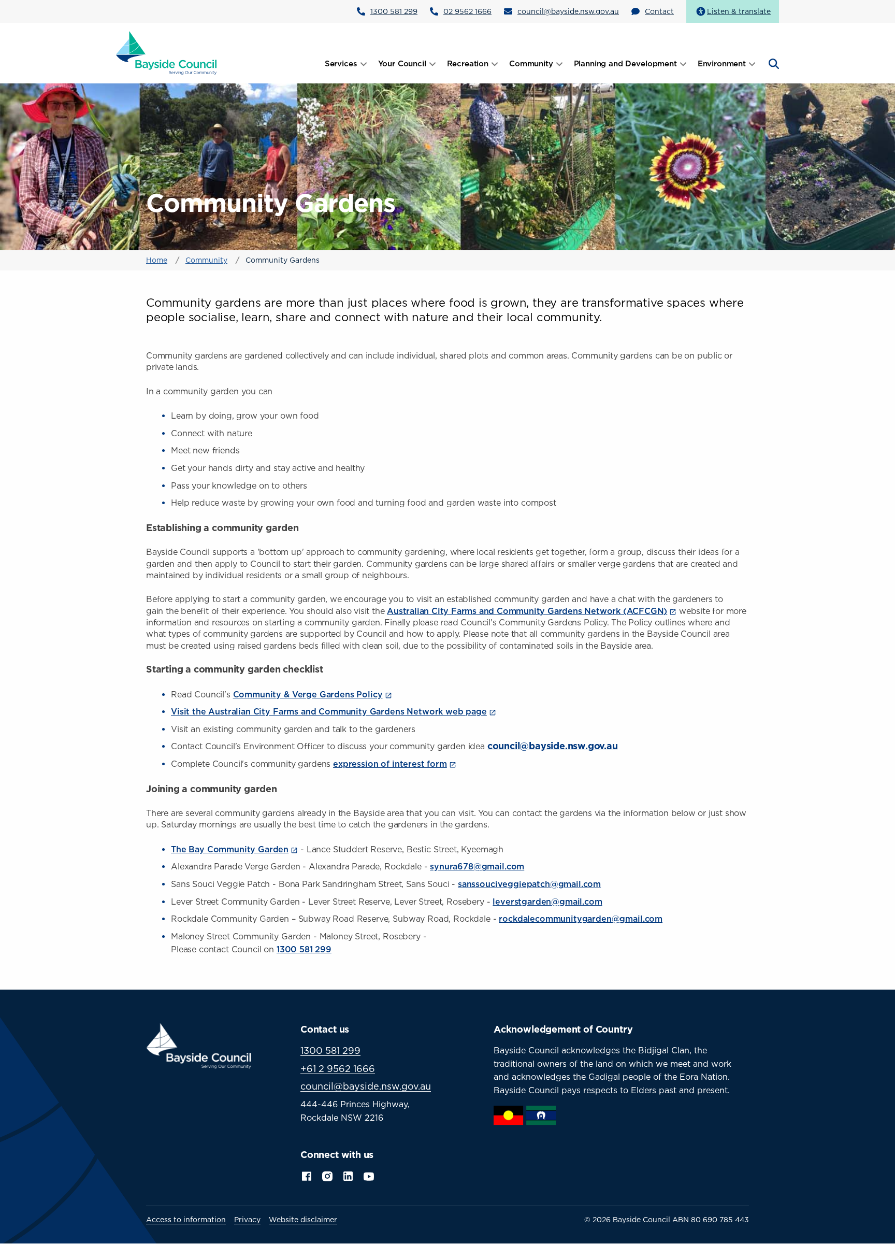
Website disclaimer (303, 1219)
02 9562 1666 (467, 11)
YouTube (370, 1175)
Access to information (186, 1219)
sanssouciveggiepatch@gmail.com (529, 884)
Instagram (327, 1175)
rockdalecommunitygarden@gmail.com (580, 918)
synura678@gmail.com (477, 866)
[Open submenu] (363, 64)
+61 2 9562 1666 (337, 1069)
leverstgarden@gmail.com (547, 901)
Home (156, 260)
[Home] (166, 52)
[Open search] (773, 63)
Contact (659, 11)
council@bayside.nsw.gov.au (568, 11)
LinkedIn (348, 1175)
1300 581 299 (393, 11)
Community (206, 260)
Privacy (247, 1219)
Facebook (306, 1175)
